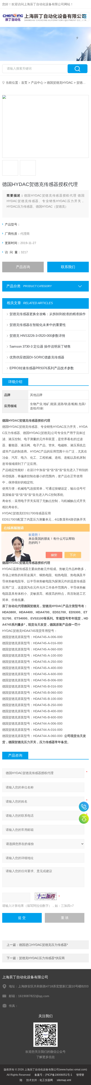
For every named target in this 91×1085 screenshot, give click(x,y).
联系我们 (68, 267)
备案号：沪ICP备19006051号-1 (53, 1074)
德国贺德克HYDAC (60, 82)
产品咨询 (23, 267)
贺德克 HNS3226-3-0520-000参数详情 (37, 335)
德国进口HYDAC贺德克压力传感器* (43, 945)
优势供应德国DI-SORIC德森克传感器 (36, 357)
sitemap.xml (64, 1080)
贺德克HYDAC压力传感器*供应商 (42, 958)
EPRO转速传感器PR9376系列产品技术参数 (41, 368)
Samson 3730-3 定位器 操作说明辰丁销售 (40, 346)
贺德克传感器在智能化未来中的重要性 (37, 325)
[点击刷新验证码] (46, 896)
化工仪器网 (46, 1080)
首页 (24, 82)
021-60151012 (84, 807)
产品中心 (37, 82)
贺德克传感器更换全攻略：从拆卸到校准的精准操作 (47, 314)
